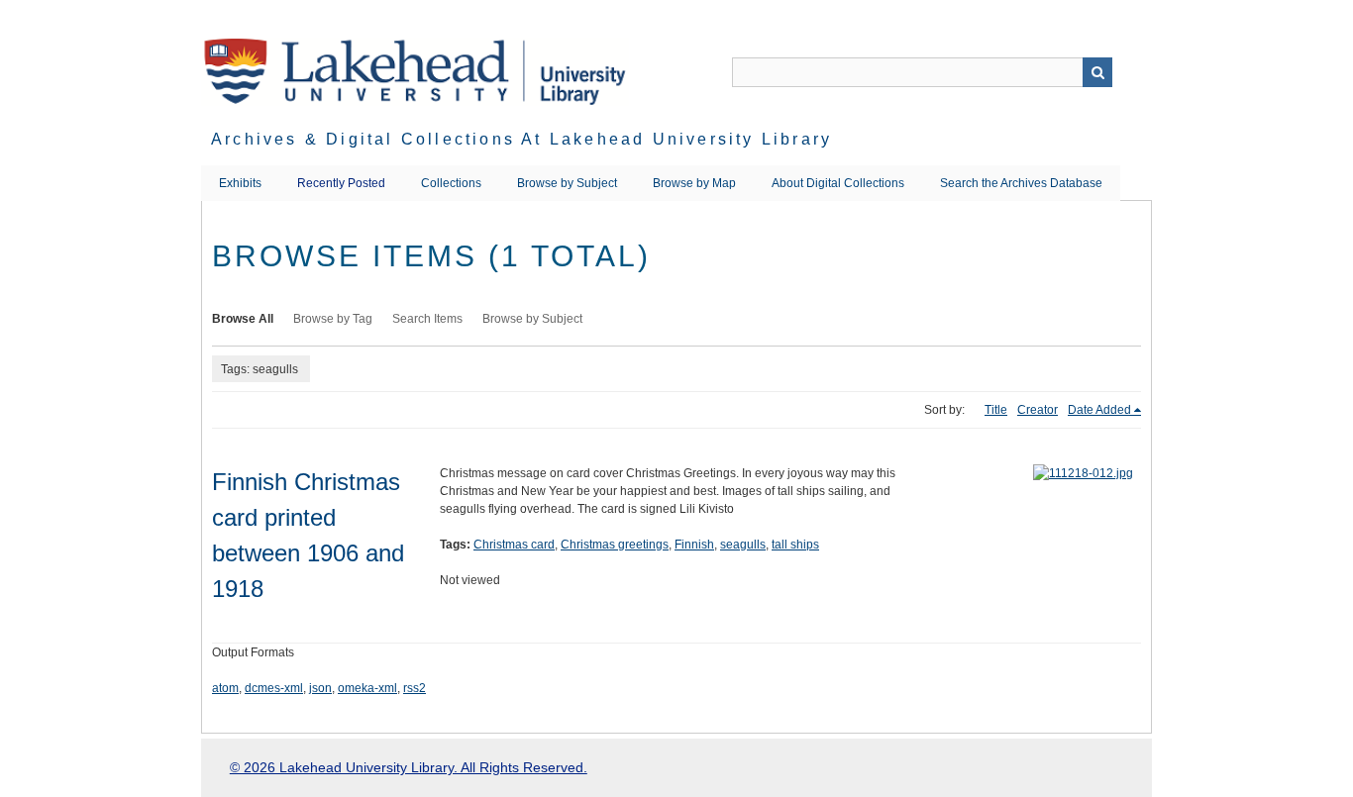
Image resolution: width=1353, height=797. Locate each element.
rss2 (414, 688)
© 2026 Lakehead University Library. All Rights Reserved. (408, 767)
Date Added (1099, 410)
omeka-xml (367, 688)
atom (225, 688)
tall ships (795, 544)
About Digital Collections (838, 183)
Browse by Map (694, 183)
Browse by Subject (567, 183)
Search (1097, 72)
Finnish (694, 544)
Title (996, 410)
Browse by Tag (332, 319)
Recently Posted (341, 183)
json (320, 688)
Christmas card (514, 544)
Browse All (242, 319)
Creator (1037, 410)
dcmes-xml (274, 688)
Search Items (427, 319)
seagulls (743, 544)
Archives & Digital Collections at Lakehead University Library (521, 139)
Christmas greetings (615, 544)
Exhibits (240, 183)
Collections (451, 183)
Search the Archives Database (1021, 183)
